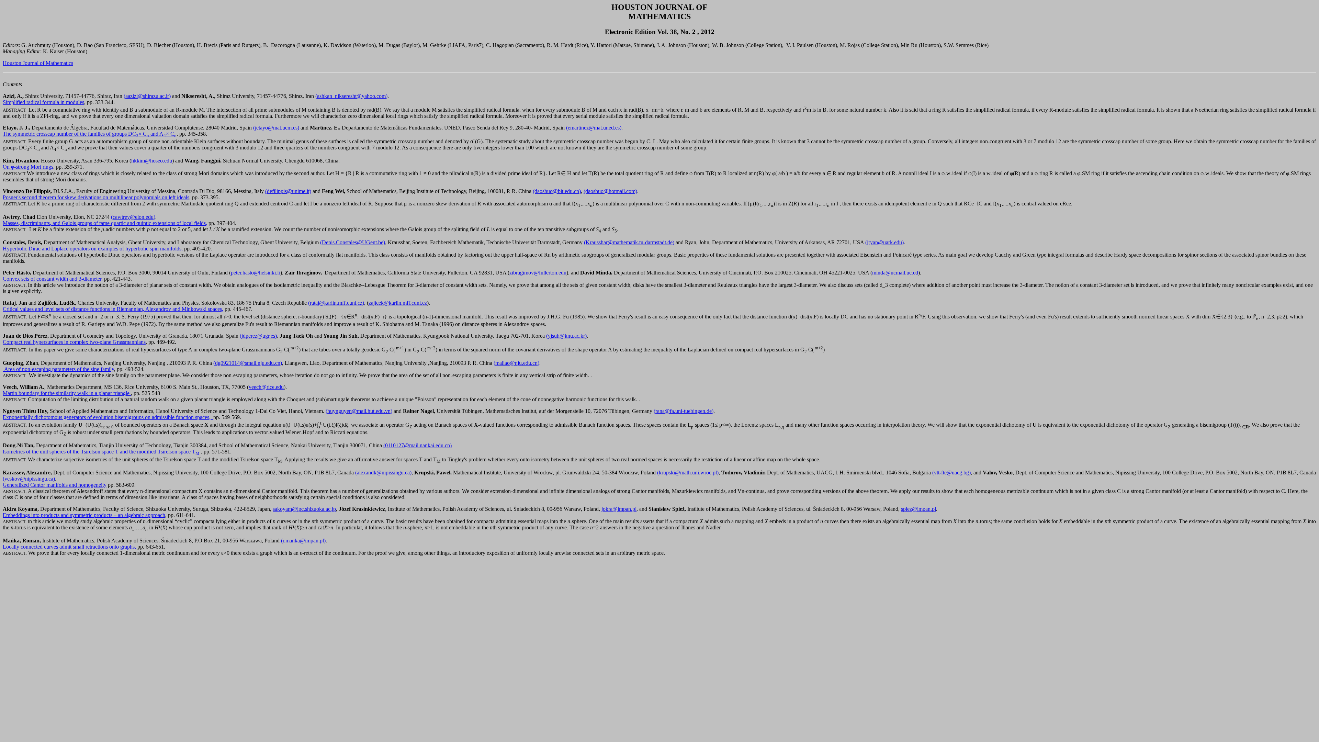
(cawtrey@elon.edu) (133, 217)
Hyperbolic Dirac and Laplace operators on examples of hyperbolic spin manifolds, (93, 248)
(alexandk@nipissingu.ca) (383, 472)
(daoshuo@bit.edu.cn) (557, 191)
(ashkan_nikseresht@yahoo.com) (351, 96)
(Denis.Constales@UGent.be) (352, 242)
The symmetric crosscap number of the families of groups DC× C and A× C (90, 134)
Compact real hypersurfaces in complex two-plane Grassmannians (74, 342)
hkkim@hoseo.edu (151, 161)
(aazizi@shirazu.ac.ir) (147, 96)
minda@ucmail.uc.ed (895, 273)
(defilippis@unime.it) (288, 191)
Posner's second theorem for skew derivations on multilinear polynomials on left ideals (96, 197)
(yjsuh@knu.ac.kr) (566, 336)
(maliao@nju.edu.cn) (516, 363)
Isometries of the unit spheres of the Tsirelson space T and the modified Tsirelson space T (101, 451)
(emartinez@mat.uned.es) (593, 128)
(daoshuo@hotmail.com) (610, 191)
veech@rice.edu (266, 387)
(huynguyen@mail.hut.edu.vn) (359, 411)
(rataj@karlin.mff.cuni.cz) (336, 303)
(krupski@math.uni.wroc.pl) (688, 472)
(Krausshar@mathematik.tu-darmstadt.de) (629, 242)
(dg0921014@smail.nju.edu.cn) (247, 363)
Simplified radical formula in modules (43, 102)
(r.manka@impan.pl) (303, 540)
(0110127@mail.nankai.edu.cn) (417, 445)
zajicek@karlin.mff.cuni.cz (398, 303)
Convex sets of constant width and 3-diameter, (53, 279)
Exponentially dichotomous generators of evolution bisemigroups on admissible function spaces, (108, 417)
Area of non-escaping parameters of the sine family (58, 369)
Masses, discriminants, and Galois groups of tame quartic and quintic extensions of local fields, (105, 223)
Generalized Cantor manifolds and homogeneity (54, 485)
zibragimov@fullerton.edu (537, 273)
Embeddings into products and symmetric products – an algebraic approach (84, 515)
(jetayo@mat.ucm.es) (276, 128)
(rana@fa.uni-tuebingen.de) (683, 411)
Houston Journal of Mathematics (38, 63)
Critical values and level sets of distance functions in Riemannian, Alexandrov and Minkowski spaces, (113, 309)
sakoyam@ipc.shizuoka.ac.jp (304, 509)
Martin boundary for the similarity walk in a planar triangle (67, 393)
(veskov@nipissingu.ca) (29, 479)
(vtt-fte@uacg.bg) (951, 472)
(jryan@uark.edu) (884, 242)
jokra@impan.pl (618, 509)
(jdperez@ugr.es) (258, 336)
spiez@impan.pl (918, 509)
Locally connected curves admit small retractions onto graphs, (69, 547)
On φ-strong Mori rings (28, 167)
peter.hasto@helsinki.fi (255, 273)
